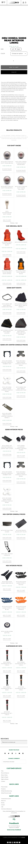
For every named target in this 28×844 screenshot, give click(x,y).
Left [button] (13, 49)
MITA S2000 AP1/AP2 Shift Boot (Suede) (7, 332)
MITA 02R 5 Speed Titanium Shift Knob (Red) (21, 163)
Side (2, 49)
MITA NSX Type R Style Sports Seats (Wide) (7, 272)
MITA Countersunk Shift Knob (7, 213)
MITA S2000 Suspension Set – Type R (7, 664)
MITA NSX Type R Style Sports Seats (7, 244)
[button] (5, 753)
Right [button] (18, 49)
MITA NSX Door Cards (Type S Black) (21, 583)
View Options (7, 254)
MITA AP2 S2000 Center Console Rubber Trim (7, 362)
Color (3, 53)
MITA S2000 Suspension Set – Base (7, 688)
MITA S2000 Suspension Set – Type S (21, 664)
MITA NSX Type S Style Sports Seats (21, 272)
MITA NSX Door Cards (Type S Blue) (7, 608)
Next (16, 223)
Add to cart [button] (7, 220)
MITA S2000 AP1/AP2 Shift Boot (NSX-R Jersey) (21, 305)
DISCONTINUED (7, 169)
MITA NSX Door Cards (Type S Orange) (21, 608)
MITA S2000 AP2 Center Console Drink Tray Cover (7, 447)
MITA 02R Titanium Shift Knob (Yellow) (21, 188)
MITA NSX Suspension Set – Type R (7, 713)
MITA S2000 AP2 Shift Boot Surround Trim (7, 305)
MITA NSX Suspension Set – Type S (21, 688)
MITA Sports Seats (21, 242)
